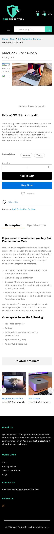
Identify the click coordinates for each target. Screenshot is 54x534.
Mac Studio (34, 398)
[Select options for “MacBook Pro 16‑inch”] (7, 393)
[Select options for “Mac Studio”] (33, 393)
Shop (4, 462)
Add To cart (27, 175)
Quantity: (6, 163)
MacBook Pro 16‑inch (12, 398)
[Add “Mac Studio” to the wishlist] (46, 393)
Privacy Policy (9, 466)
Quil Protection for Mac (23, 209)
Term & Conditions (11, 470)
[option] (14, 390)
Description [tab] (13, 225)
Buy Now (27, 185)
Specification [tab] (36, 225)
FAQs (4, 475)
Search (48, 29)
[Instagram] (3, 506)
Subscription (8, 154)
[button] (26, 155)
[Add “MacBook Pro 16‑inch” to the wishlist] (20, 393)
